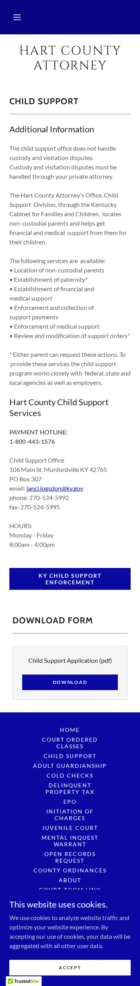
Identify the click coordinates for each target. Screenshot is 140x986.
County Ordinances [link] (70, 870)
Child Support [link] (70, 756)
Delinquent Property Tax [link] (70, 788)
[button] (17, 17)
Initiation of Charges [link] (70, 814)
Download (70, 682)
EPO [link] (70, 801)
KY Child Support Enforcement (70, 579)
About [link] (70, 880)
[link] (70, 59)
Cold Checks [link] (70, 775)
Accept (70, 967)
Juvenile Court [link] (70, 827)
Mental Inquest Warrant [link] (70, 840)
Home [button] (70, 729)
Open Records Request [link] (69, 857)
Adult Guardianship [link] (70, 765)
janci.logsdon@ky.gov (54, 488)
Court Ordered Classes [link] (70, 742)
